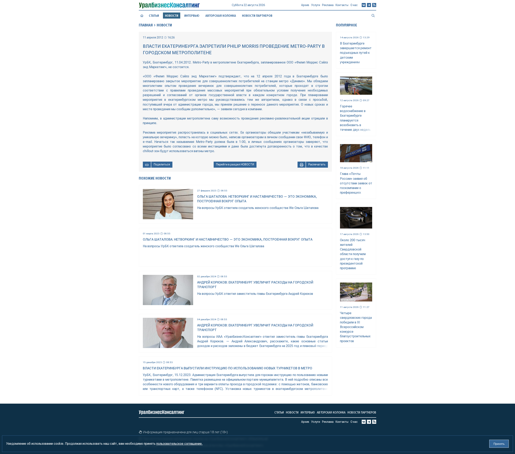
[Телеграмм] (369, 5)
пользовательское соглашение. (179, 444)
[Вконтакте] (364, 5)
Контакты (342, 5)
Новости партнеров (257, 16)
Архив (305, 5)
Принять (499, 443)
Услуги (315, 5)
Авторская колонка (220, 16)
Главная (146, 25)
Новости (164, 25)
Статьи (154, 16)
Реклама (328, 5)
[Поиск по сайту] (373, 15)
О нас (354, 5)
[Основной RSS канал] (374, 5)
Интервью (191, 16)
